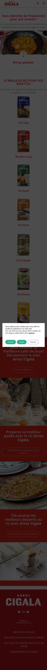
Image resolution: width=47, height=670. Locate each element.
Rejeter (21, 342)
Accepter (10, 342)
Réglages (33, 342)
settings (32, 333)
